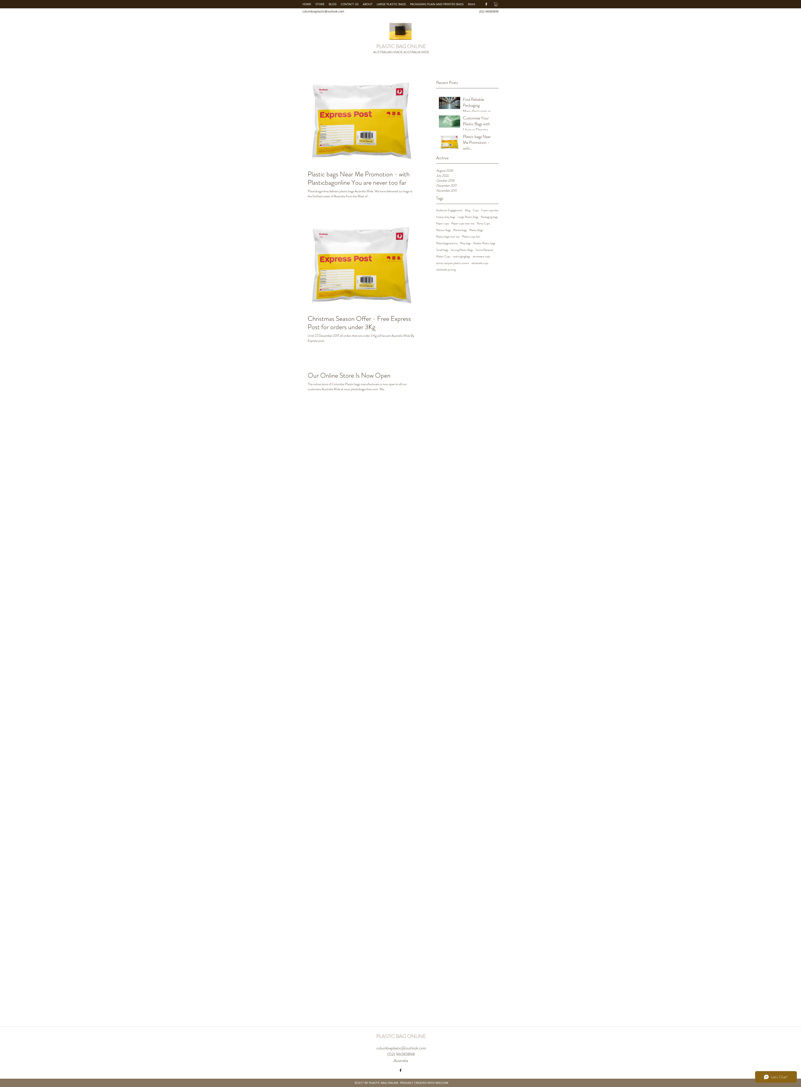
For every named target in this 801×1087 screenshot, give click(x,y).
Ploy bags (465, 243)
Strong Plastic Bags (462, 250)
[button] (496, 4)
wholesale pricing (446, 270)
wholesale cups (479, 263)
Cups (476, 210)
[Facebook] (486, 4)
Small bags (442, 250)
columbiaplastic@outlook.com (323, 11)
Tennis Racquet (484, 250)
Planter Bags (443, 230)
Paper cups (442, 223)
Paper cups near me (462, 223)
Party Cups (483, 223)
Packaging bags (489, 217)
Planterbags (460, 230)
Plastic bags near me (448, 237)
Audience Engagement (449, 210)
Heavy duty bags (445, 217)
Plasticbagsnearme (447, 243)
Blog (467, 210)
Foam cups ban (490, 210)
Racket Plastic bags (484, 243)
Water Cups (443, 256)
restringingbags (461, 256)
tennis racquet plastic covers (452, 263)
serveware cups (481, 256)
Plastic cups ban (471, 237)
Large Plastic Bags (468, 217)
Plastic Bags (476, 230)
